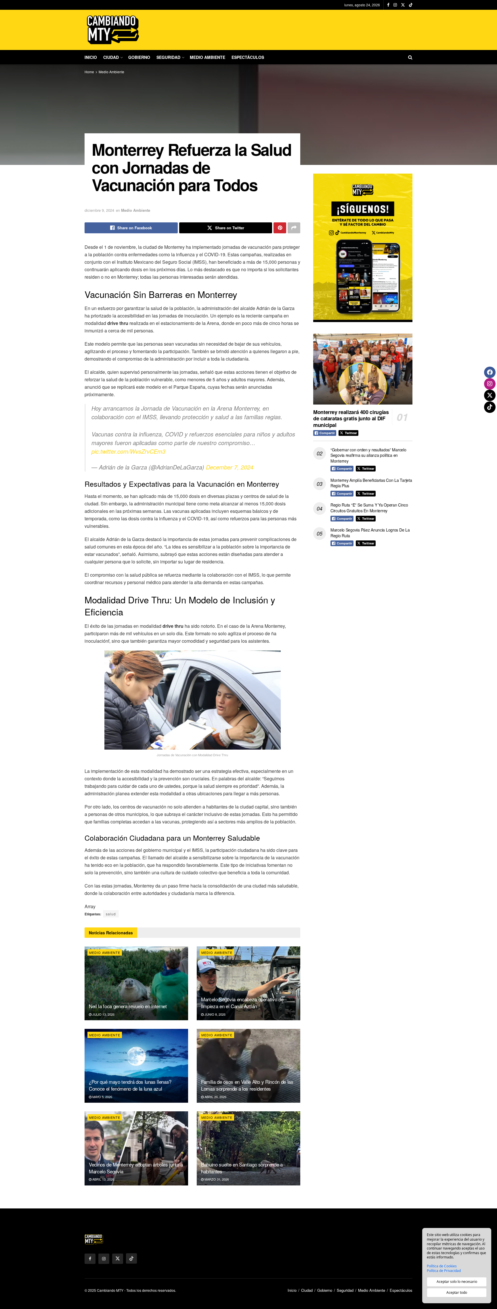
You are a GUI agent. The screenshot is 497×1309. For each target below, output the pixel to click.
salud (111, 913)
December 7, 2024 (229, 467)
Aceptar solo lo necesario (457, 1281)
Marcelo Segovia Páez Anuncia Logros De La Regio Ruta (370, 532)
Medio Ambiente (207, 57)
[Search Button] (410, 57)
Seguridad (168, 57)
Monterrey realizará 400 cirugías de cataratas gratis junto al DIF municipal (351, 418)
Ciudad (111, 57)
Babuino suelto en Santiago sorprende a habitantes (242, 1168)
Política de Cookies (442, 1266)
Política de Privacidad (444, 1270)
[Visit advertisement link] (362, 248)
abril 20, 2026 (215, 1096)
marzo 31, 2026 (216, 1179)
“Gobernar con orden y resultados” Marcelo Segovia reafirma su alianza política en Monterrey (368, 455)
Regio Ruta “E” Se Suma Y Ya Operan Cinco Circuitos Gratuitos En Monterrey (369, 507)
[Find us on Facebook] (388, 5)
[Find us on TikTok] (410, 5)
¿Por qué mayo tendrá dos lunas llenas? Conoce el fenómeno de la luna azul (130, 1085)
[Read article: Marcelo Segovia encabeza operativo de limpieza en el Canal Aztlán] (248, 983)
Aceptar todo (456, 1292)
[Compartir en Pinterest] (280, 227)
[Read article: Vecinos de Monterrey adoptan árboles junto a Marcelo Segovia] (136, 1148)
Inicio (91, 57)
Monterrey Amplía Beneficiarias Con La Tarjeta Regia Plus (371, 483)
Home (89, 71)
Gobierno (139, 57)
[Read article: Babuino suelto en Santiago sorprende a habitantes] (248, 1148)
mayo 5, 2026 (101, 1096)
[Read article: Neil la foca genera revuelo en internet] (136, 983)
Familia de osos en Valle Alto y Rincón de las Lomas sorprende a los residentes (247, 1085)
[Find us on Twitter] (403, 5)
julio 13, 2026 (102, 1014)
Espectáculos (248, 57)
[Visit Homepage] (113, 30)
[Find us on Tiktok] (131, 1258)
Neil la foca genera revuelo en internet (128, 1006)
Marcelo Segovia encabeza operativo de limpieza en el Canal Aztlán (242, 1003)
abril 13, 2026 (102, 1179)
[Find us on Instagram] (395, 5)
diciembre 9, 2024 (99, 210)
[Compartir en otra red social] (294, 227)
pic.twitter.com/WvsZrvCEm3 (128, 451)
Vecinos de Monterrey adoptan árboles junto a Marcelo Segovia (136, 1168)
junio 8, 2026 (214, 1014)
